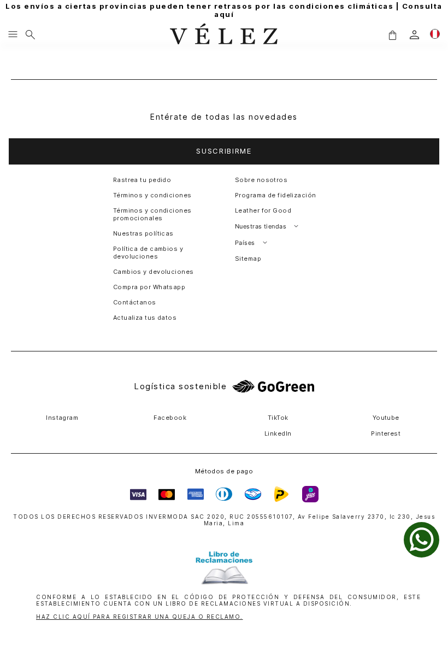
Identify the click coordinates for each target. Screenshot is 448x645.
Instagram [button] (62, 417)
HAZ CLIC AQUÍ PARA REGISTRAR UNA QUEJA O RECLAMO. (139, 616)
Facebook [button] (170, 417)
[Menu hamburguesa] (12, 35)
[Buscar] (30, 35)
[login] (414, 34)
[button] (392, 34)
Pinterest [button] (385, 433)
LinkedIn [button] (278, 433)
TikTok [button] (278, 417)
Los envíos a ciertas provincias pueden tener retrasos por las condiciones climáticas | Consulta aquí (224, 10)
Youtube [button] (386, 417)
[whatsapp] (421, 540)
